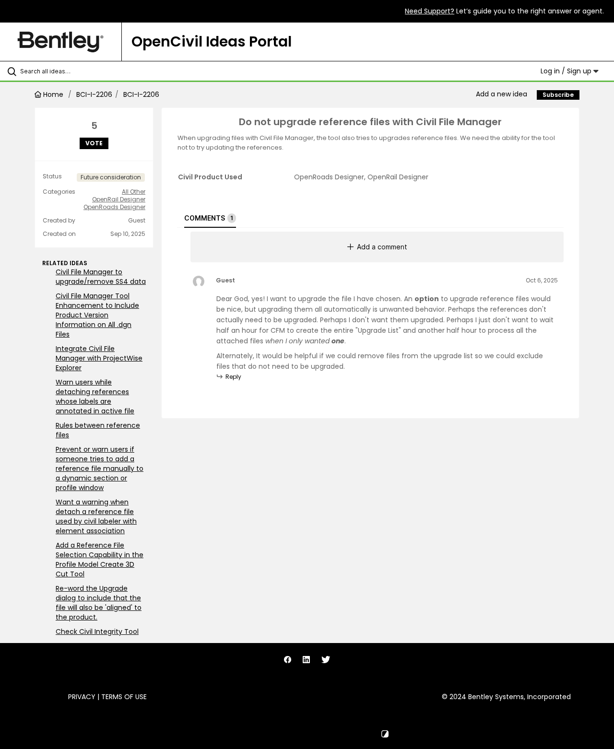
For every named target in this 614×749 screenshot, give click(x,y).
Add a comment (382, 247)
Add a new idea (501, 94)
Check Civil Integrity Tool (97, 631)
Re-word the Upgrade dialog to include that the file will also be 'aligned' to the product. (99, 603)
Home (53, 94)
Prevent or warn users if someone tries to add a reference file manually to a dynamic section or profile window (99, 468)
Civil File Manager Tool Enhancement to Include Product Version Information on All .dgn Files (97, 315)
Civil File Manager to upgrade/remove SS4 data (101, 276)
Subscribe (558, 95)
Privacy (81, 697)
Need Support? (429, 11)
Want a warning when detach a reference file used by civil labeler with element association (96, 516)
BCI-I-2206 (94, 94)
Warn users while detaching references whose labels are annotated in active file (95, 396)
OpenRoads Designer (114, 207)
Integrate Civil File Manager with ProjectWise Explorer (99, 358)
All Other (133, 192)
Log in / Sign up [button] (567, 71)
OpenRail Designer (118, 199)
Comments (208, 218)
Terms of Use (124, 697)
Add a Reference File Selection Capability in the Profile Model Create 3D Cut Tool (99, 559)
